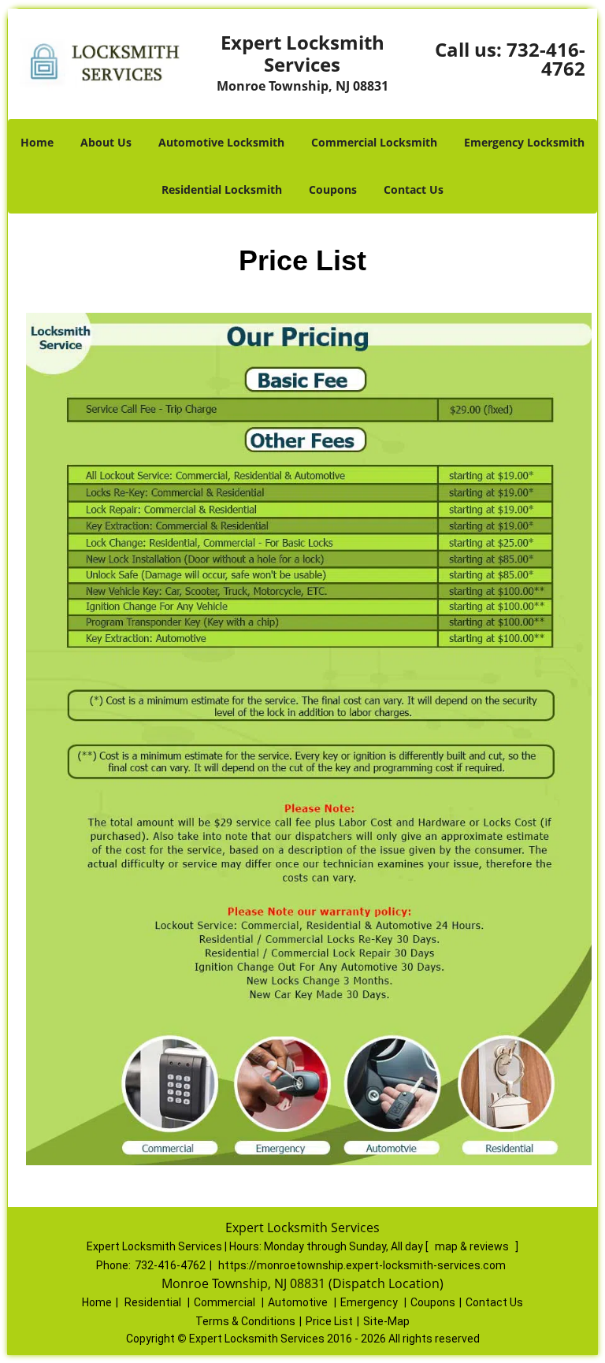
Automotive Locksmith (221, 142)
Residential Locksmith (221, 189)
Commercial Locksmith (374, 142)
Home (37, 142)
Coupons (333, 189)
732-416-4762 (546, 58)
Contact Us (414, 189)
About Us (106, 142)
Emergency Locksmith (524, 142)
